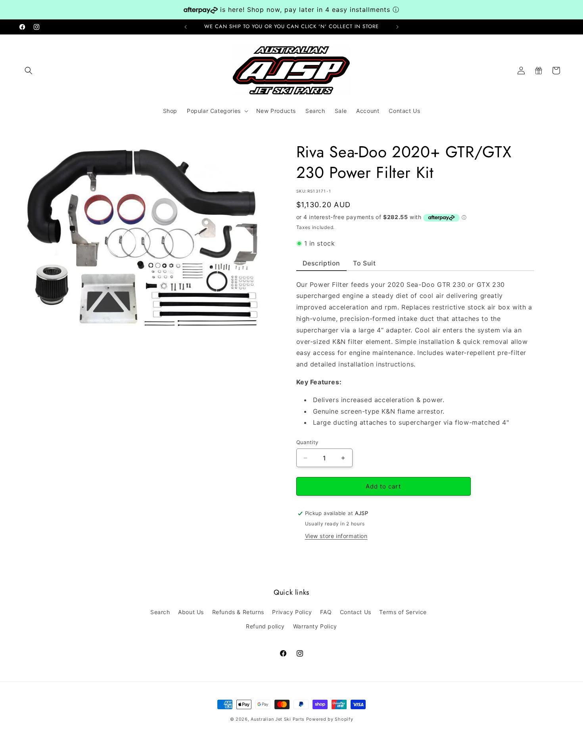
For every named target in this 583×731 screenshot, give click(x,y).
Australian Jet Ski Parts (278, 719)
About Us (191, 612)
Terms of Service (403, 612)
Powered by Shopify (329, 719)
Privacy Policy (292, 612)
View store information (336, 536)
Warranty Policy (315, 626)
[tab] (321, 265)
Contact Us (355, 612)
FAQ (326, 612)
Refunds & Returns (238, 612)
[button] (28, 70)
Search (160, 612)
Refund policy (265, 626)
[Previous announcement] (185, 26)
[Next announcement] (397, 26)
